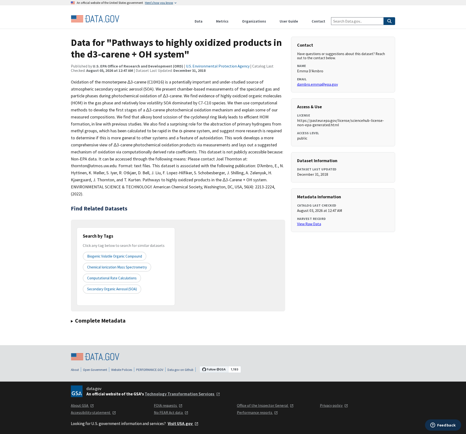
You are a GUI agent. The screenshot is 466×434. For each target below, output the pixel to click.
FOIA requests (166, 405)
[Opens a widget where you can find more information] (443, 425)
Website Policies (121, 370)
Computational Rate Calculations (112, 278)
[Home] (95, 19)
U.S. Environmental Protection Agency (218, 66)
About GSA (80, 405)
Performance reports (255, 412)
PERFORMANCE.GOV (149, 370)
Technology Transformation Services (180, 394)
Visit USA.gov (180, 423)
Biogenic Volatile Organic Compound (114, 256)
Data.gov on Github (180, 370)
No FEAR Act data (168, 412)
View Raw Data (309, 223)
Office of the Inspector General (263, 405)
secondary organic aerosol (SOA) (112, 289)
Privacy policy (331, 405)
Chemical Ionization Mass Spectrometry (117, 267)
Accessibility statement (91, 412)
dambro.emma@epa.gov (317, 84)
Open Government (95, 370)
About (75, 370)
